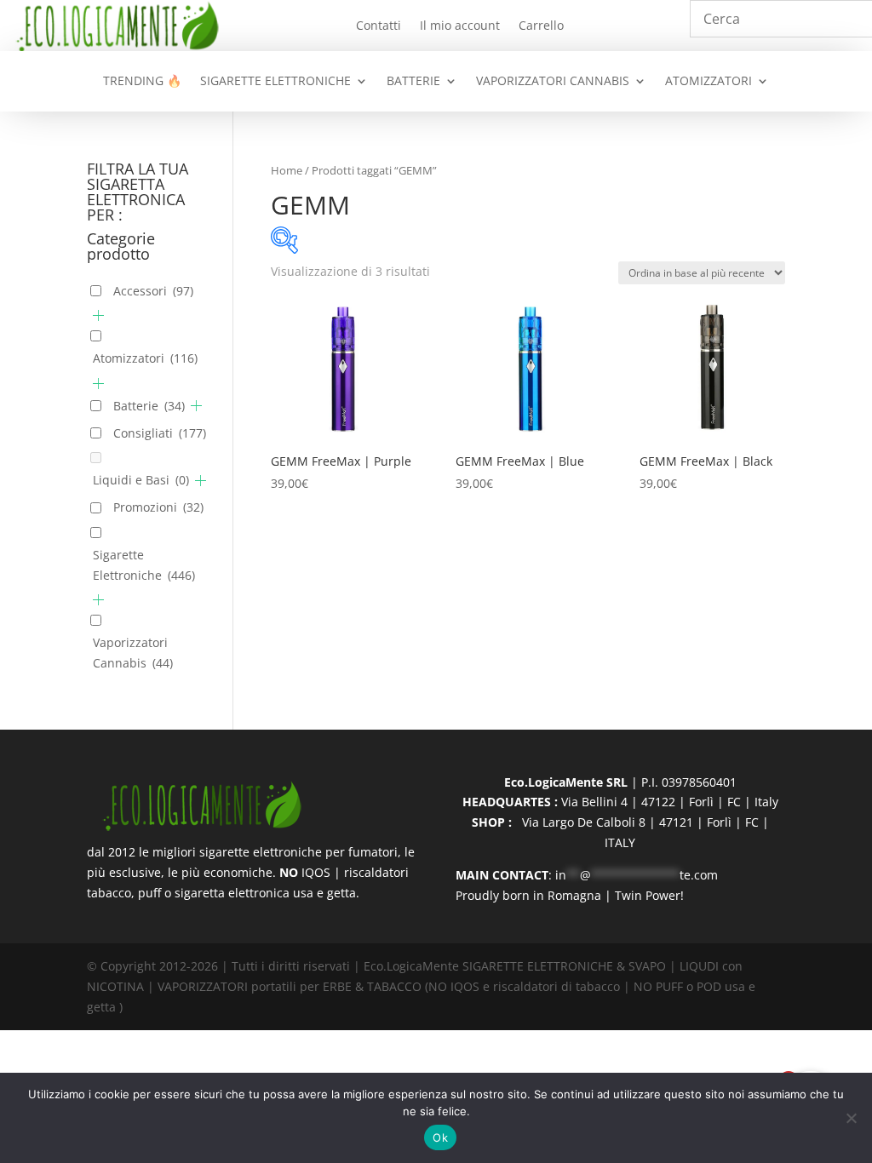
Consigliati (159, 433)
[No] (850, 1117)
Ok (440, 1137)
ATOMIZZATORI (708, 82)
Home (286, 170)
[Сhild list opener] (98, 315)
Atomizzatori (145, 358)
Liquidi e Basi (141, 480)
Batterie (149, 406)
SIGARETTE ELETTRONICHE (275, 82)
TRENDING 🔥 (142, 82)
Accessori (153, 291)
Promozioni (158, 507)
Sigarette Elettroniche (144, 565)
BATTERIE (413, 82)
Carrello (541, 26)
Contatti (378, 26)
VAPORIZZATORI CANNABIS (552, 82)
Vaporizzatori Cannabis (133, 652)
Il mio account (460, 26)
